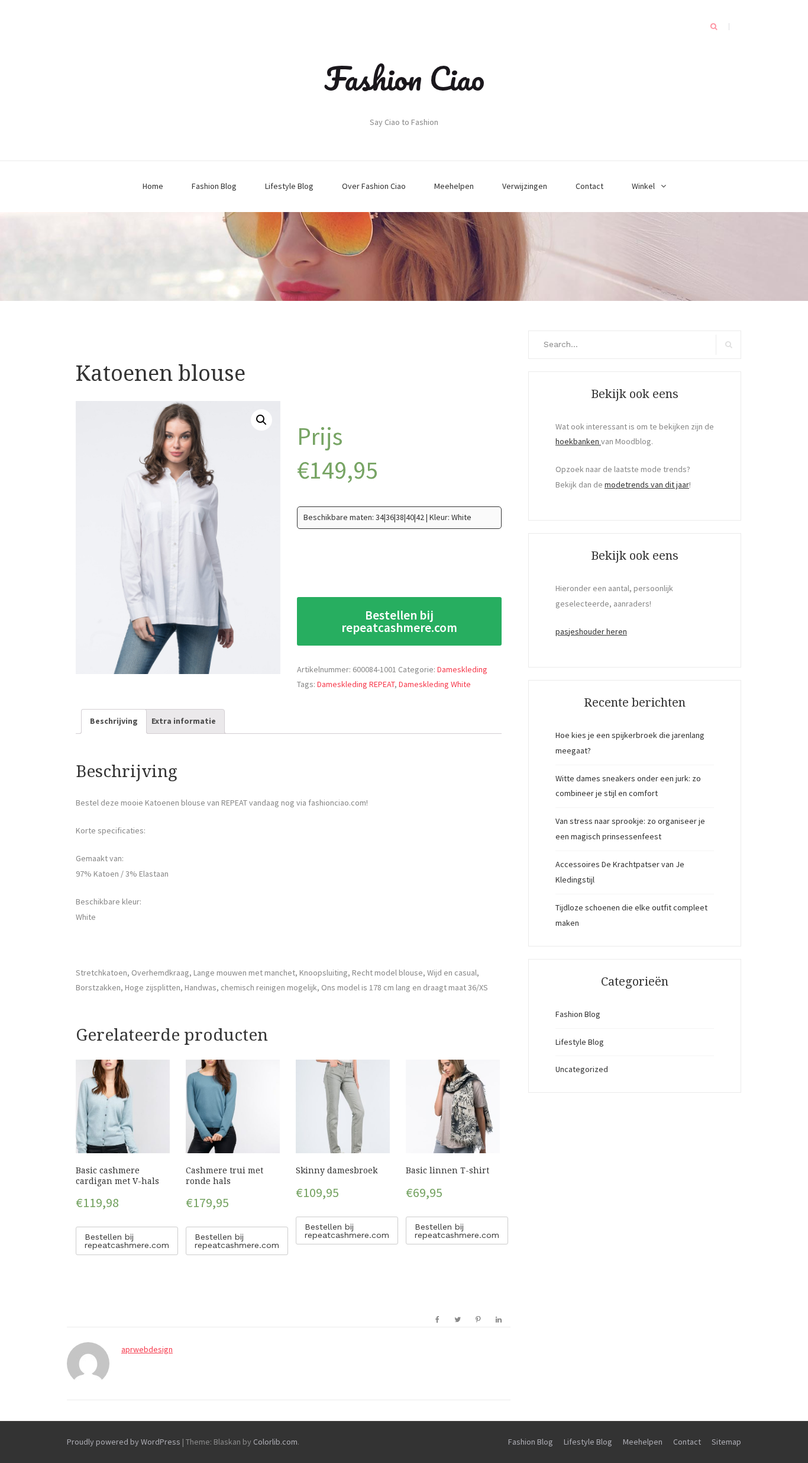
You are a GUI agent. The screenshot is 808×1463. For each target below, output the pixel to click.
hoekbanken (578, 441)
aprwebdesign (147, 1349)
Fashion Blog (214, 186)
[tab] (114, 721)
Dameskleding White (435, 684)
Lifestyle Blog (289, 186)
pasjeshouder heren (591, 631)
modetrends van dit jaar (647, 484)
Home (153, 186)
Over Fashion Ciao (374, 186)
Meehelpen (454, 186)
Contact (589, 186)
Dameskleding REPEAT (356, 684)
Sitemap (726, 1441)
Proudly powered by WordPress (123, 1441)
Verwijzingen (524, 186)
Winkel (643, 186)
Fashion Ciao (404, 78)
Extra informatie (183, 721)
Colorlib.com (275, 1441)
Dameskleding (462, 669)
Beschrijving (114, 721)
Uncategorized (581, 1069)
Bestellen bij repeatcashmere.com (399, 621)
